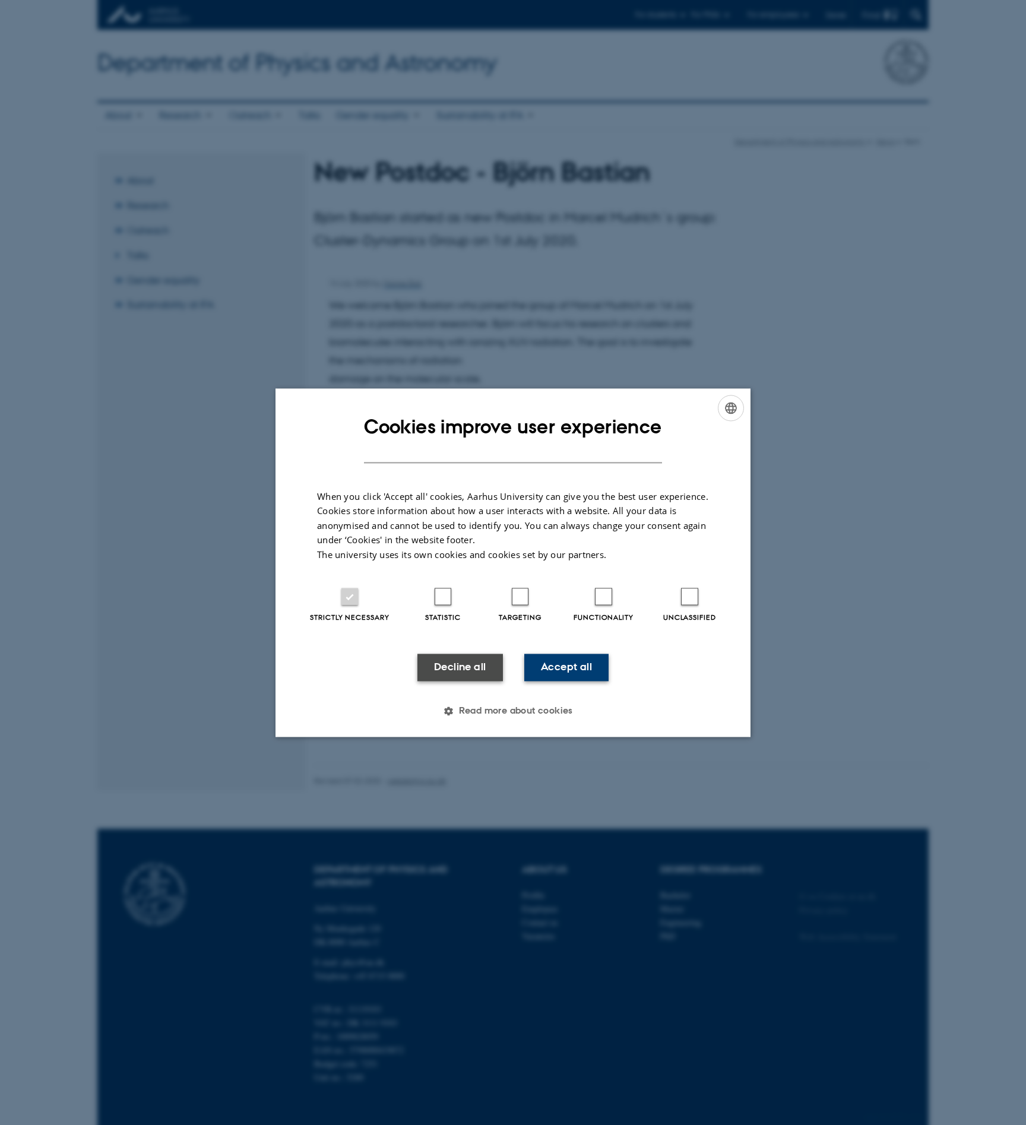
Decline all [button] (460, 667)
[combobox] (731, 408)
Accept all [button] (566, 667)
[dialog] (513, 562)
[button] (513, 710)
